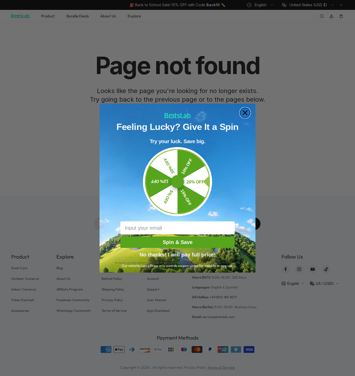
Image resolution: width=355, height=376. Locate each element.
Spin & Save (178, 242)
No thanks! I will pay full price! (178, 254)
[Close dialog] (245, 113)
